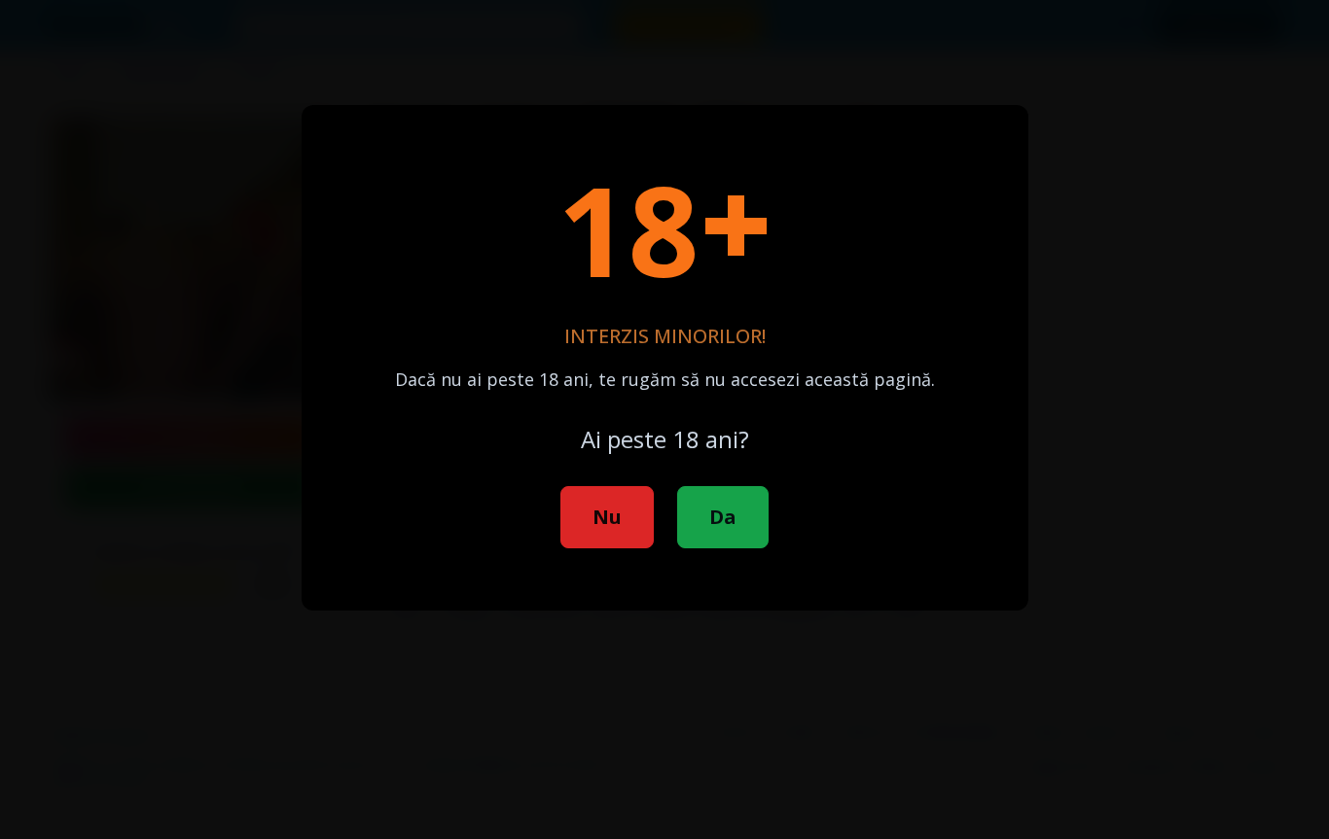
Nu (607, 517)
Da (722, 517)
